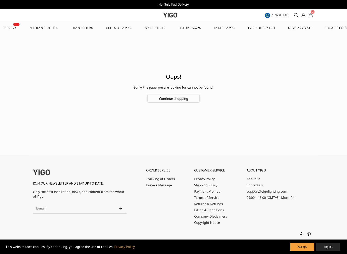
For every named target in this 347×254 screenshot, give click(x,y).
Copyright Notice (207, 222)
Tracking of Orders (160, 179)
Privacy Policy (124, 247)
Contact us (255, 185)
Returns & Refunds (208, 204)
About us (253, 179)
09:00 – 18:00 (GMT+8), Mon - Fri (271, 197)
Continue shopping (173, 98)
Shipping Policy (205, 185)
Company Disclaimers (210, 216)
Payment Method (207, 191)
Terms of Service (206, 197)
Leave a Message (159, 185)
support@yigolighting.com (267, 191)
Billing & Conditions (209, 210)
